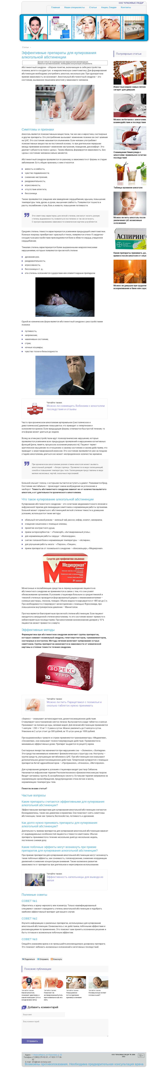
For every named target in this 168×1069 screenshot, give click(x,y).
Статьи (93, 7)
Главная (55, 7)
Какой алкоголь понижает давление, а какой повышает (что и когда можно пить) (31, 996)
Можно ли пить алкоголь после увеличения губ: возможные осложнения (129, 220)
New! (56, 11)
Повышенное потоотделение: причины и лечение (74, 995)
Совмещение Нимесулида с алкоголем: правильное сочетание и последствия (132, 155)
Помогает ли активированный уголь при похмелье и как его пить (53, 996)
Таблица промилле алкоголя (128, 187)
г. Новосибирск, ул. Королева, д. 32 (47, 1055)
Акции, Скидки (108, 7)
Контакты (126, 7)
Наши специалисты (74, 7)
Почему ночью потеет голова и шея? (97, 994)
